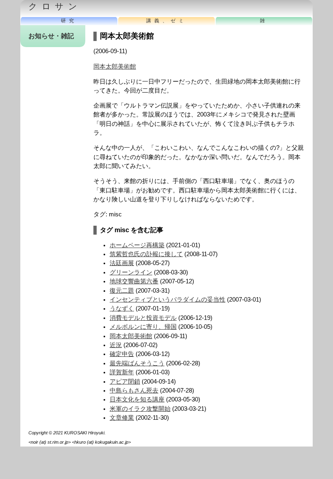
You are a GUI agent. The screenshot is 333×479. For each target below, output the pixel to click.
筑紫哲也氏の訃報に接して (146, 254)
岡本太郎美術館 (114, 66)
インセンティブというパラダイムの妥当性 (167, 299)
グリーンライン (131, 272)
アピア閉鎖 (125, 381)
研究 (69, 21)
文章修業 (122, 417)
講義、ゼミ (166, 21)
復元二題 (122, 290)
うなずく (122, 308)
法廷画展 (122, 263)
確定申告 (122, 354)
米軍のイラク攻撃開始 (140, 409)
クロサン (55, 6)
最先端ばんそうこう (137, 363)
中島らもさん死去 (134, 390)
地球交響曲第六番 (134, 281)
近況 (116, 345)
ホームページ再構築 (137, 245)
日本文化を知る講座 (137, 399)
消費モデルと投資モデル (143, 318)
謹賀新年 (122, 372)
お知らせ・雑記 (51, 35)
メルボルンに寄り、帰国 (143, 327)
